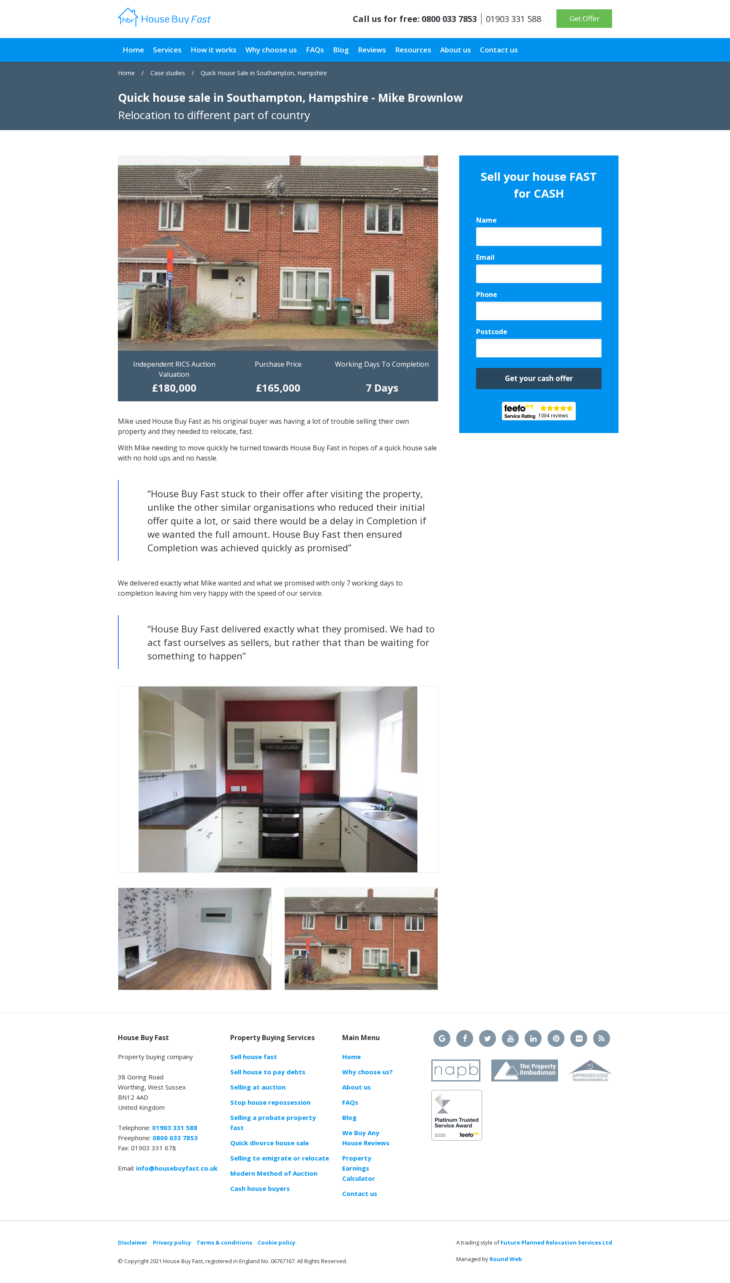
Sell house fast (253, 1056)
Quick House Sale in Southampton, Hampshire (264, 73)
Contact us (359, 1193)
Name (486, 220)
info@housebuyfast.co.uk (177, 1168)
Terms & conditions (224, 1242)
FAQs (350, 1102)
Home (126, 73)
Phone (486, 294)
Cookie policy (276, 1242)
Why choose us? (367, 1072)
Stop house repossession (270, 1102)
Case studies (167, 73)
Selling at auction (258, 1087)
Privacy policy (172, 1242)
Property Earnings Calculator (358, 1168)
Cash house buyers (260, 1188)
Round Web (506, 1259)
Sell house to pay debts (267, 1072)
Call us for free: (386, 19)
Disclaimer (132, 1242)
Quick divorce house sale (269, 1143)
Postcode (491, 331)
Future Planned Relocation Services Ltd (556, 1242)
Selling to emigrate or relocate (279, 1158)
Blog (349, 1117)
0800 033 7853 (449, 19)
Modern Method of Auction (273, 1173)
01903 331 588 (513, 19)
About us (356, 1087)
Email (485, 257)
